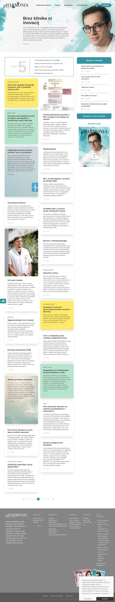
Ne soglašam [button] (88, 598)
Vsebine (57, 5)
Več (84, 525)
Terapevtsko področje (43, 5)
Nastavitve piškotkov (75, 599)
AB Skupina (66, 599)
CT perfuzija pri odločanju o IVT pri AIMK (47, 60)
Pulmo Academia (74, 520)
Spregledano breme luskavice (44, 73)
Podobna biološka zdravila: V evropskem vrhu (49, 63)
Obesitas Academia (75, 524)
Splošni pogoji (69, 596)
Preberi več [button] (105, 593)
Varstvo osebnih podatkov (56, 596)
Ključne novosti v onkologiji (43, 66)
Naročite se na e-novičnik (94, 116)
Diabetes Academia (74, 522)
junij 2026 (86, 518)
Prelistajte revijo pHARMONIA (101, 564)
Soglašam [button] (105, 598)
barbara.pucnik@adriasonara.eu (58, 534)
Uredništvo (45, 596)
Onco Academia (73, 518)
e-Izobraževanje (82, 5)
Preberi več (26, 44)
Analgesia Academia (75, 528)
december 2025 (87, 522)
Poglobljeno (68, 5)
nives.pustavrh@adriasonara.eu (58, 524)
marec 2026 (86, 520)
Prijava (106, 5)
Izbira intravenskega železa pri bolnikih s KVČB (49, 70)
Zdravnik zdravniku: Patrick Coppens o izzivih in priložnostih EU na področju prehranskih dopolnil (103, 554)
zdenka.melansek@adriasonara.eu (59, 526)
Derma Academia (74, 526)
